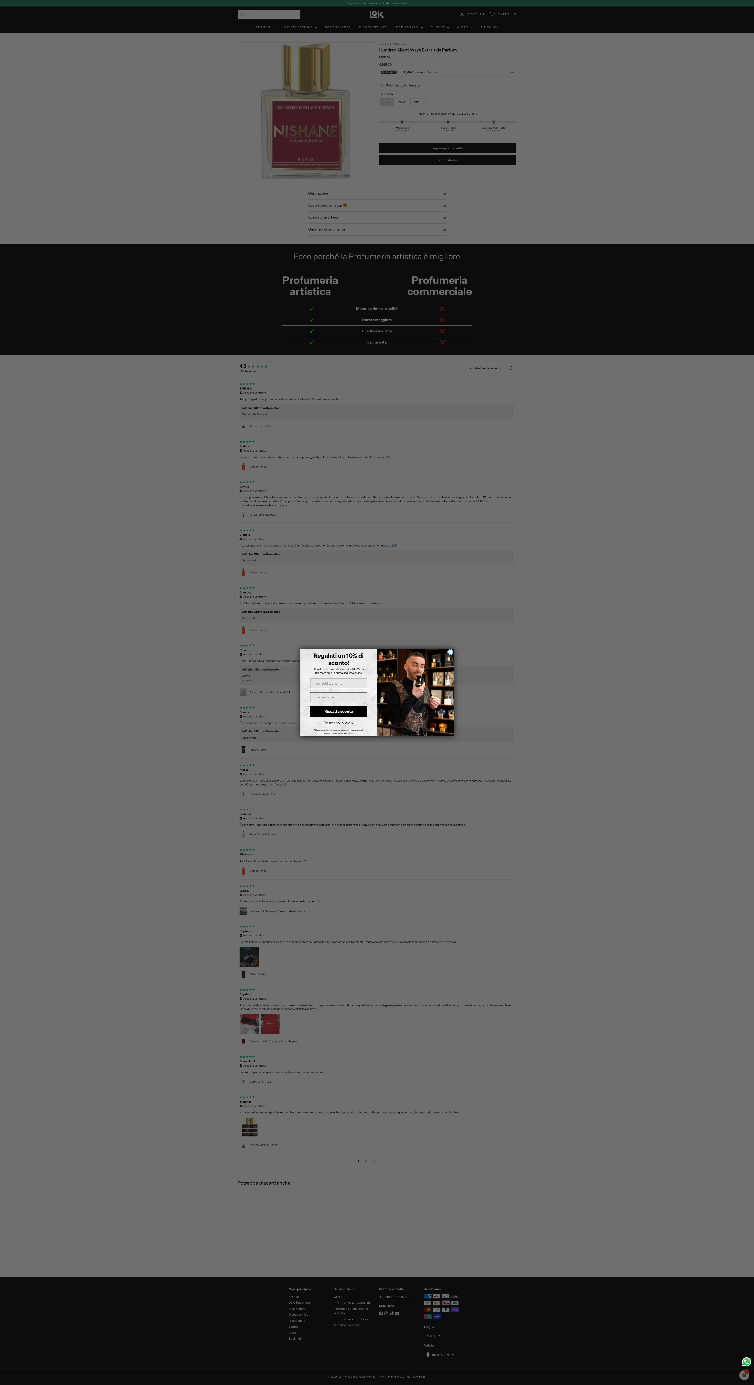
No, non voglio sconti (339, 722)
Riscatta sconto (339, 711)
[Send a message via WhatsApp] (746, 1362)
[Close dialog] (450, 651)
